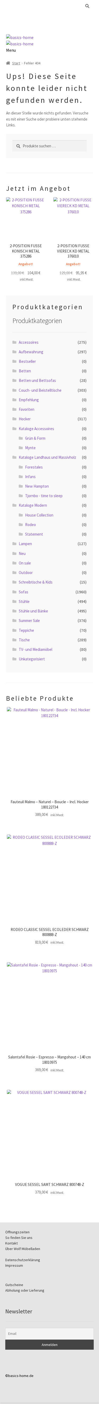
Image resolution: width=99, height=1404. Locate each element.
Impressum (14, 1265)
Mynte (30, 447)
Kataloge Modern (33, 505)
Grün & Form (35, 438)
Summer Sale (29, 620)
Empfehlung (29, 399)
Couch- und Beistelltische (40, 390)
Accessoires (29, 342)
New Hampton (37, 486)
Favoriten (26, 409)
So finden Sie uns (18, 1237)
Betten (25, 370)
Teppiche (26, 630)
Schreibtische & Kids (36, 582)
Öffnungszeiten (17, 1232)
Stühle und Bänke (33, 610)
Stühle (24, 601)
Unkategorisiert (32, 658)
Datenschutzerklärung (22, 1259)
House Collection (39, 515)
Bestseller (27, 361)
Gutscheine (14, 1284)
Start (16, 63)
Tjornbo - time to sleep (44, 495)
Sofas (23, 591)
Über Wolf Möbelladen (22, 1248)
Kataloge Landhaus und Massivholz (47, 457)
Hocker (25, 418)
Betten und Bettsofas (37, 380)
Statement (34, 534)
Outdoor (26, 572)
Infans (30, 476)
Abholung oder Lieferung (24, 1290)
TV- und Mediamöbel (35, 649)
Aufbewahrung (31, 351)
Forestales (34, 467)
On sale (25, 563)
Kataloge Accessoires (36, 428)
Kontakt (11, 1243)
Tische (24, 639)
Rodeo (30, 524)
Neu (22, 553)
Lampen (25, 543)
